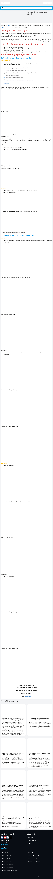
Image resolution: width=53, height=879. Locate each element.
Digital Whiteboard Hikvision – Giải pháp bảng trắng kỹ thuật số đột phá (12, 785)
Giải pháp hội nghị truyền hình (35, 858)
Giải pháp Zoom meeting (34, 855)
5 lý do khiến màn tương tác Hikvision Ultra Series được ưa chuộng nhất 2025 (13, 754)
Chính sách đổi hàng (6, 861)
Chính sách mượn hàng (7, 864)
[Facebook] (2, 837)
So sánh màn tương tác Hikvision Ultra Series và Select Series (39, 719)
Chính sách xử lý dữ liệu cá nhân (9, 870)
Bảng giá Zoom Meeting (34, 861)
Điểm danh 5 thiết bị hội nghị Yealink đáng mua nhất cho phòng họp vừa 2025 (13, 817)
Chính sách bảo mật (6, 855)
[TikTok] (10, 837)
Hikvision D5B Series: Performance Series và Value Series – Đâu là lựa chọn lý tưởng (13, 719)
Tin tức (30, 843)
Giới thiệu (30, 837)
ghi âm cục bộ (9, 142)
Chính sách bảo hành (7, 858)
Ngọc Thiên (4, 27)
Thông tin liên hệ (32, 840)
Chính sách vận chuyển (7, 867)
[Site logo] (26, 3)
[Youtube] (5, 837)
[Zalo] (7, 837)
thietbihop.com (28, 696)
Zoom (9, 25)
